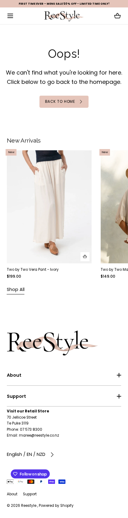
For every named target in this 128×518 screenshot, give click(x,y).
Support (16, 396)
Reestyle (29, 505)
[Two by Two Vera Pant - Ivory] (49, 206)
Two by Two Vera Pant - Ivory (33, 269)
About (14, 375)
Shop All (16, 289)
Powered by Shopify (56, 505)
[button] (10, 16)
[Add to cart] (84, 256)
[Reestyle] (64, 15)
